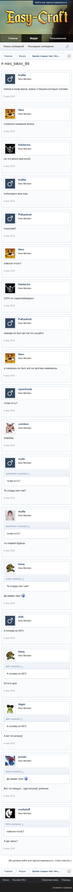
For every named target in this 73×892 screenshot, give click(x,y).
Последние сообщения (41, 46)
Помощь (66, 880)
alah (21, 616)
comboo (23, 424)
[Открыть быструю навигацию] (69, 56)
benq (21, 564)
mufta (21, 511)
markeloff (24, 809)
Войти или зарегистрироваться (51, 2)
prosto (22, 756)
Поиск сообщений (14, 46)
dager (21, 704)
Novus (6, 880)
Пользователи (58, 38)
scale (21, 458)
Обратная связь (50, 880)
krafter (22, 75)
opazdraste (25, 389)
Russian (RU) (19, 880)
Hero (21, 109)
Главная (13, 38)
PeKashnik (25, 214)
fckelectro (24, 144)
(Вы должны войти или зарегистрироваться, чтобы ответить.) (40, 860)
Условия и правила (62, 887)
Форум (34, 38)
